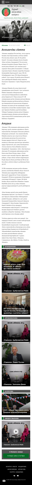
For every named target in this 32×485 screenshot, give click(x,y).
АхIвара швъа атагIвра (16, 456)
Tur (14, 6)
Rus (9, 6)
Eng (11, 6)
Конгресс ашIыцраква (16, 472)
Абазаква (5, 45)
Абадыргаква (22, 466)
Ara (23, 6)
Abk (17, 6)
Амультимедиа (12, 469)
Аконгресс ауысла (11, 466)
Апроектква (21, 469)
